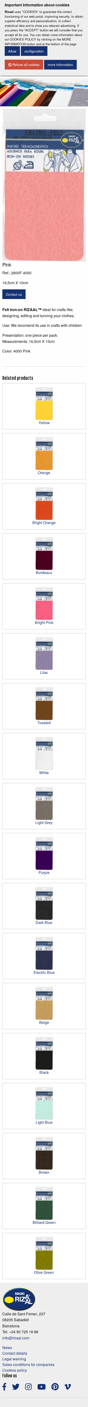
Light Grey (44, 822)
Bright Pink (44, 622)
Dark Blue (44, 922)
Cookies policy (14, 1370)
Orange (44, 472)
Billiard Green (44, 1222)
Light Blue (44, 1122)
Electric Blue (44, 972)
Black (44, 1072)
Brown (44, 1172)
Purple (44, 872)
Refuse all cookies (25, 64)
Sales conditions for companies (28, 1364)
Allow (12, 51)
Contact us (14, 294)
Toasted (44, 722)
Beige (44, 1022)
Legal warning (14, 1359)
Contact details (14, 1353)
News (7, 1347)
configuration (34, 51)
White (44, 772)
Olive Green (44, 1272)
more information (60, 64)
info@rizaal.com (15, 1338)
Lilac (44, 672)
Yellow (44, 422)
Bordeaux (44, 572)
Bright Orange (44, 522)
